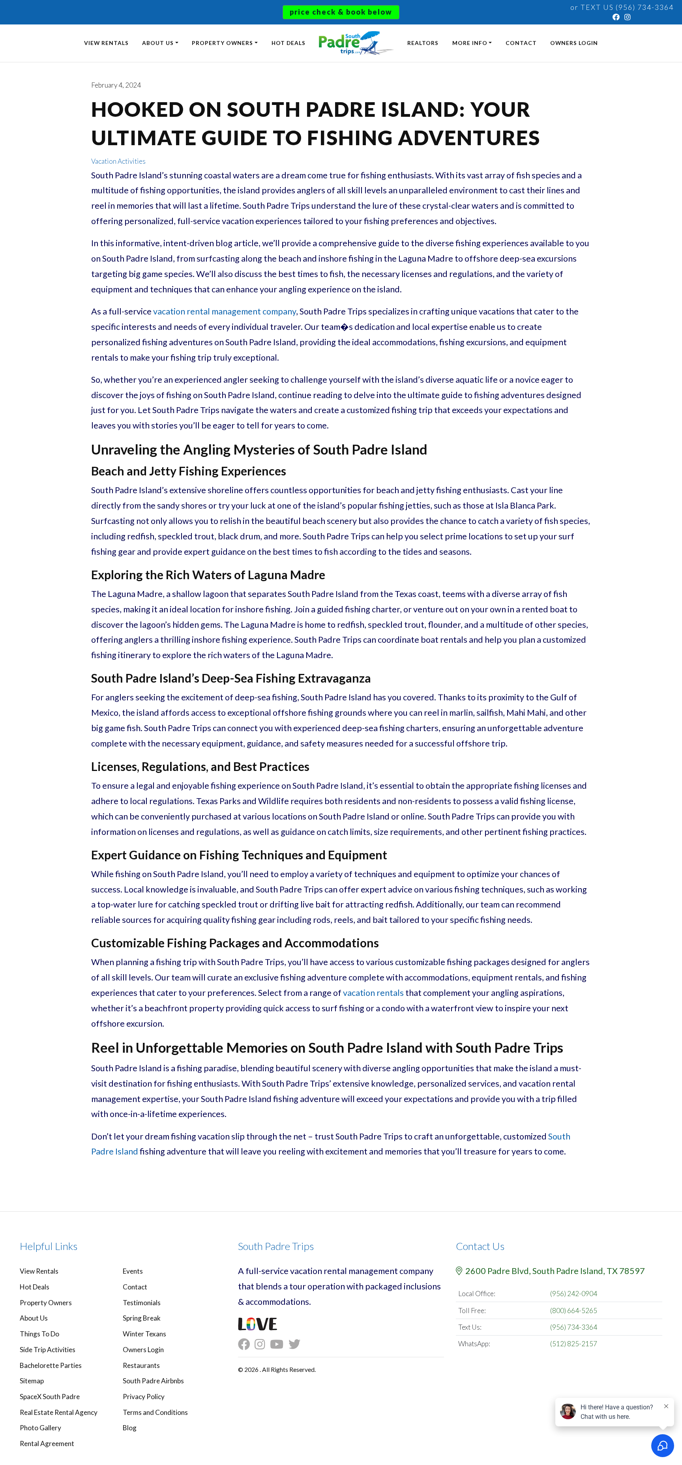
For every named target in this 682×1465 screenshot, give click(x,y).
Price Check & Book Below (341, 11)
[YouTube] (279, 1344)
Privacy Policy (144, 1396)
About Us (158, 42)
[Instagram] (627, 17)
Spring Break (142, 1318)
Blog (130, 1428)
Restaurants (141, 1365)
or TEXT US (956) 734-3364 (622, 7)
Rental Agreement (47, 1443)
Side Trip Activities (47, 1349)
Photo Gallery (40, 1428)
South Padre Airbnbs (153, 1381)
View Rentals (106, 42)
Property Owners (222, 42)
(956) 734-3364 (573, 1327)
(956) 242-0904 (573, 1293)
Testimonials (142, 1302)
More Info (469, 42)
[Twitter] (297, 1344)
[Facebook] (616, 17)
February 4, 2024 (116, 85)
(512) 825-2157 (573, 1344)
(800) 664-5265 (573, 1310)
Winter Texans (144, 1334)
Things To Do (39, 1334)
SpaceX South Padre (50, 1396)
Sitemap (32, 1381)
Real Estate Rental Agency (58, 1412)
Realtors (422, 42)
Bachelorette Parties (51, 1365)
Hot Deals (288, 42)
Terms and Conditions (155, 1412)
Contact (521, 42)
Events (133, 1271)
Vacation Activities (118, 161)
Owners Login (574, 42)
